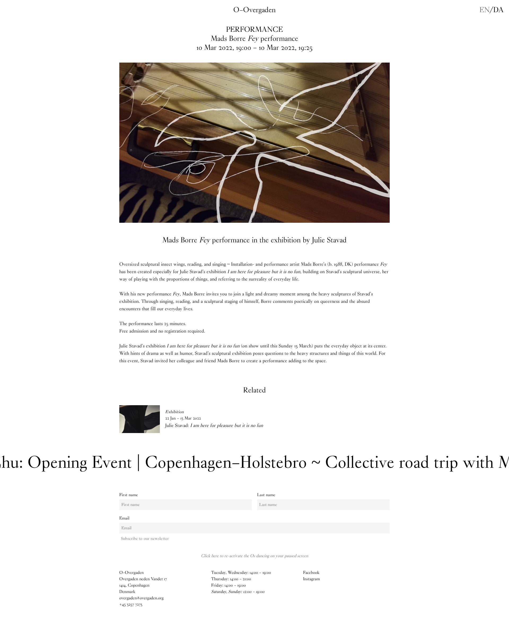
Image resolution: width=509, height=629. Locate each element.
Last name (266, 495)
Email (124, 518)
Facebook (311, 572)
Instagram (311, 579)
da (498, 10)
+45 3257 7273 (130, 604)
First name (128, 495)
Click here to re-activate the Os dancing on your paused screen (254, 555)
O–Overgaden (254, 9)
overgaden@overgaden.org (141, 598)
